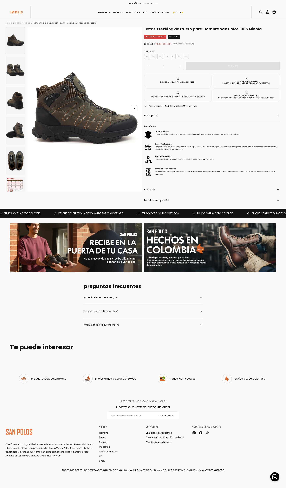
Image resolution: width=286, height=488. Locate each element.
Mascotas (104, 446)
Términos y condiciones (158, 442)
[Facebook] (201, 433)
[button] (261, 12)
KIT (145, 12)
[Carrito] (274, 12)
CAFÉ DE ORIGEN (160, 12)
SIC (189, 470)
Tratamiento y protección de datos (165, 437)
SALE (102, 461)
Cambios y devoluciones (159, 432)
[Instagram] (194, 433)
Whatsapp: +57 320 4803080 (208, 470)
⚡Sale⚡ (178, 12)
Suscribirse (166, 415)
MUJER (117, 12)
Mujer (102, 437)
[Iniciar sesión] (267, 12)
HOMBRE (102, 12)
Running (103, 442)
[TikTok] (207, 433)
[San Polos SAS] (19, 432)
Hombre (103, 432)
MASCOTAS (133, 12)
